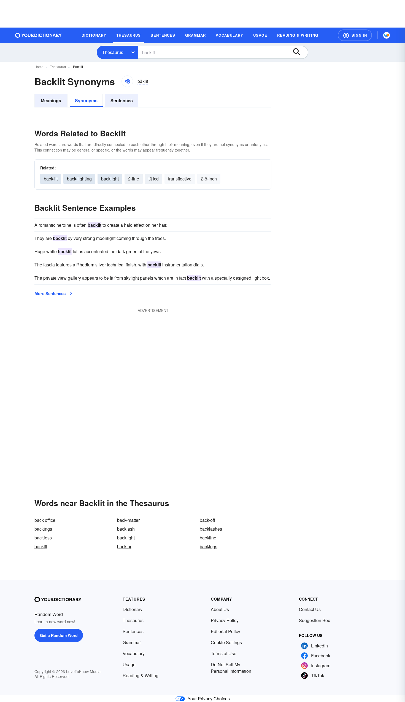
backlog (125, 546)
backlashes (211, 529)
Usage (129, 664)
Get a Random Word (59, 635)
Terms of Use (223, 653)
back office (44, 520)
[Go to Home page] (38, 35)
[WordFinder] (386, 35)
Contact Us (310, 609)
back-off (207, 520)
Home (39, 66)
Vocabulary (134, 653)
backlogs (208, 546)
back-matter (128, 520)
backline (208, 537)
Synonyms (86, 100)
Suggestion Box (314, 620)
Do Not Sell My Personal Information (231, 667)
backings (43, 529)
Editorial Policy (225, 631)
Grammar (132, 642)
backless (43, 537)
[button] (355, 35)
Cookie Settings (226, 642)
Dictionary (132, 609)
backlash (126, 529)
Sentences (121, 100)
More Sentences (50, 293)
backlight (110, 178)
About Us (220, 609)
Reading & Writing (140, 675)
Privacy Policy (225, 620)
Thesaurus (112, 52)
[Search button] (299, 52)
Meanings (51, 100)
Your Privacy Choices (209, 698)
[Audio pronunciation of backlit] (127, 81)
